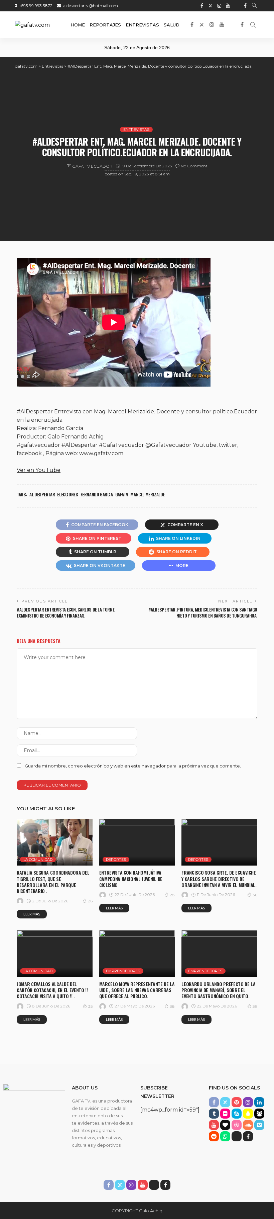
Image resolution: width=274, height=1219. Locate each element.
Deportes (116, 859)
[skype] (237, 1114)
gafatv (121, 494)
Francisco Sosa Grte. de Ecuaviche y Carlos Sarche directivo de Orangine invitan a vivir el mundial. (218, 878)
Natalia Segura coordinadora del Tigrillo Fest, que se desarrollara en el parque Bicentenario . (53, 881)
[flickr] (225, 1114)
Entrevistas (142, 24)
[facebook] (201, 5)
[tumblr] (214, 1114)
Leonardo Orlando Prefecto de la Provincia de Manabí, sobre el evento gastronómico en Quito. (218, 989)
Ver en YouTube (38, 470)
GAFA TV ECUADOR (92, 166)
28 (172, 894)
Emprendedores (123, 971)
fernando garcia (97, 494)
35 (90, 1006)
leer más (31, 914)
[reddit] (214, 1136)
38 (172, 1006)
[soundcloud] (248, 1125)
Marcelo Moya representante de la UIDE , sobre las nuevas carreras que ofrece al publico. (137, 989)
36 (255, 894)
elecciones (67, 494)
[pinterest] (237, 1102)
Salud (171, 24)
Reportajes (105, 24)
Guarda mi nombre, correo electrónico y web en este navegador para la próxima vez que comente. (133, 765)
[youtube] (228, 5)
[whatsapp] (225, 1136)
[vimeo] (259, 1125)
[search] (254, 5)
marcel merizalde (147, 494)
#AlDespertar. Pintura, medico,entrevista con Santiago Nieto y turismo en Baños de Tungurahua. (202, 612)
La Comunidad (37, 859)
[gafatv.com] (32, 24)
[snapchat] (248, 1114)
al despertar (42, 494)
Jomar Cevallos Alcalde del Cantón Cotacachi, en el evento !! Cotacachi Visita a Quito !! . (52, 989)
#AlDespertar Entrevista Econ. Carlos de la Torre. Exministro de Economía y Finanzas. (66, 612)
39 (255, 1006)
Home (78, 24)
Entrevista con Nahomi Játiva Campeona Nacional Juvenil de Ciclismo (130, 878)
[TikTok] (236, 5)
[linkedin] (259, 1102)
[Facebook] (245, 5)
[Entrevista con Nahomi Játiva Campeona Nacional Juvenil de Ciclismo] (137, 842)
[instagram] (219, 5)
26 (90, 900)
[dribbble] (237, 1125)
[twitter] (210, 5)
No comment (194, 165)
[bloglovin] (225, 1125)
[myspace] (259, 1114)
